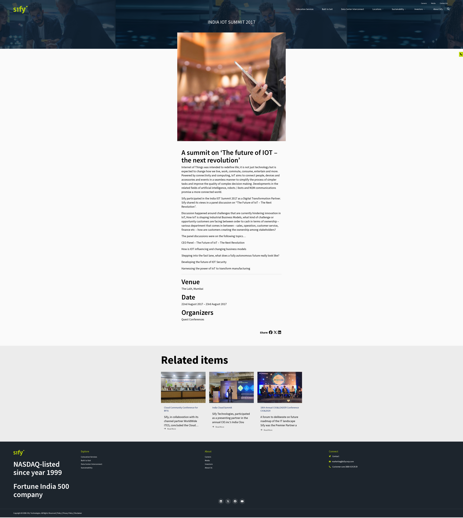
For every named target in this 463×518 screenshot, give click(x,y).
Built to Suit (327, 9)
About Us (208, 467)
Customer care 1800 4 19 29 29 (344, 466)
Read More (171, 429)
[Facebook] (235, 501)
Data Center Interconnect (352, 9)
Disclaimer (78, 513)
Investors (209, 464)
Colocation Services (304, 9)
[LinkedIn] (221, 501)
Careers (208, 457)
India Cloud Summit (222, 407)
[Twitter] (228, 501)
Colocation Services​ (89, 457)
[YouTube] (242, 501)
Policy (59, 513)
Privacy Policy (68, 513)
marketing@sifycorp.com (343, 461)
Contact (335, 456)
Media (207, 460)
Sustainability (86, 467)
